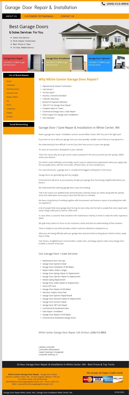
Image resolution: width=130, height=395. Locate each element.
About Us (11, 16)
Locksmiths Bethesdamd (49, 349)
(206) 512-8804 (118, 4)
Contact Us (67, 16)
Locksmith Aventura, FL (48, 354)
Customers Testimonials (38, 16)
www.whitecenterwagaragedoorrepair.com (35, 384)
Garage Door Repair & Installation (41, 7)
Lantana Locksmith (46, 347)
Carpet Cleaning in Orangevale (51, 352)
